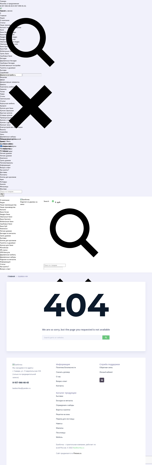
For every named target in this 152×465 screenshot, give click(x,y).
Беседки (3, 58)
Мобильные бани (6, 51)
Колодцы (3, 182)
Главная (3, 16)
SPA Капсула (5, 252)
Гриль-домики (5, 160)
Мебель (59, 437)
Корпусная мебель (7, 103)
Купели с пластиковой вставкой (12, 120)
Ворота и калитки (63, 410)
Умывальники (5, 148)
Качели (3, 184)
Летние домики (6, 153)
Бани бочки (4, 212)
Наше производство (7, 25)
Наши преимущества (8, 205)
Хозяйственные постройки (10, 65)
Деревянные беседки (8, 61)
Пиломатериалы (6, 163)
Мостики (3, 189)
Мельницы (4, 186)
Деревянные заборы (8, 137)
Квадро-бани (5, 214)
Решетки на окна (63, 414)
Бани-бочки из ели (7, 35)
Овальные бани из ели (9, 44)
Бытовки (3, 70)
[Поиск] (2, 195)
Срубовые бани (6, 56)
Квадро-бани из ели (7, 39)
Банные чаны (5, 125)
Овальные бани (6, 217)
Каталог (3, 210)
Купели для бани (6, 108)
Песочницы (60, 433)
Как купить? (4, 170)
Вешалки (3, 77)
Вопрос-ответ (5, 167)
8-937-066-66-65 (6, 6)
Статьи (2, 23)
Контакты (3, 175)
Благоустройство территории (11, 127)
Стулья (2, 101)
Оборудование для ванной (10, 139)
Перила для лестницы (65, 419)
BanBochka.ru (78, 448)
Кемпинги (3, 158)
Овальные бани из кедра (9, 42)
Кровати (3, 106)
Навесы (59, 423)
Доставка (3, 172)
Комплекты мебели (7, 87)
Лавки (2, 94)
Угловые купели (6, 115)
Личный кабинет (106, 372)
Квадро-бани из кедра (8, 37)
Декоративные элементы (9, 82)
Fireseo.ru (77, 453)
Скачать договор (63, 372)
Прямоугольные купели (9, 118)
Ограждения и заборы (65, 405)
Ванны (2, 141)
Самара (3, 1)
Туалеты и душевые (7, 68)
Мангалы (59, 428)
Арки (2, 179)
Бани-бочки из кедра (8, 32)
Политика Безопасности (66, 367)
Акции (2, 18)
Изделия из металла (8, 259)
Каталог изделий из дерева (10, 27)
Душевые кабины (6, 144)
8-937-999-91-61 (19, 6)
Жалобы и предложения (9, 4)
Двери (2, 80)
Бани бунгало (5, 46)
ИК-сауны (3, 250)
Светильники (5, 99)
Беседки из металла (8, 233)
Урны (2, 134)
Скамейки (4, 132)
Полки (2, 92)
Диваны (3, 84)
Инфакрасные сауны (8, 146)
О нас (58, 377)
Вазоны (3, 129)
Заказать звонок (6, 11)
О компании (4, 20)
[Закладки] (46, 202)
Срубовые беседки (7, 63)
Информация (5, 165)
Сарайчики (4, 73)
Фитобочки (4, 151)
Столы (2, 96)
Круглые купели (6, 113)
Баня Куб (3, 49)
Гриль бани (4, 54)
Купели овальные (7, 111)
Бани (2, 30)
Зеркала (3, 89)
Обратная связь (106, 367)
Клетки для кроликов (8, 177)
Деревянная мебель (8, 75)
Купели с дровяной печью (10, 122)
